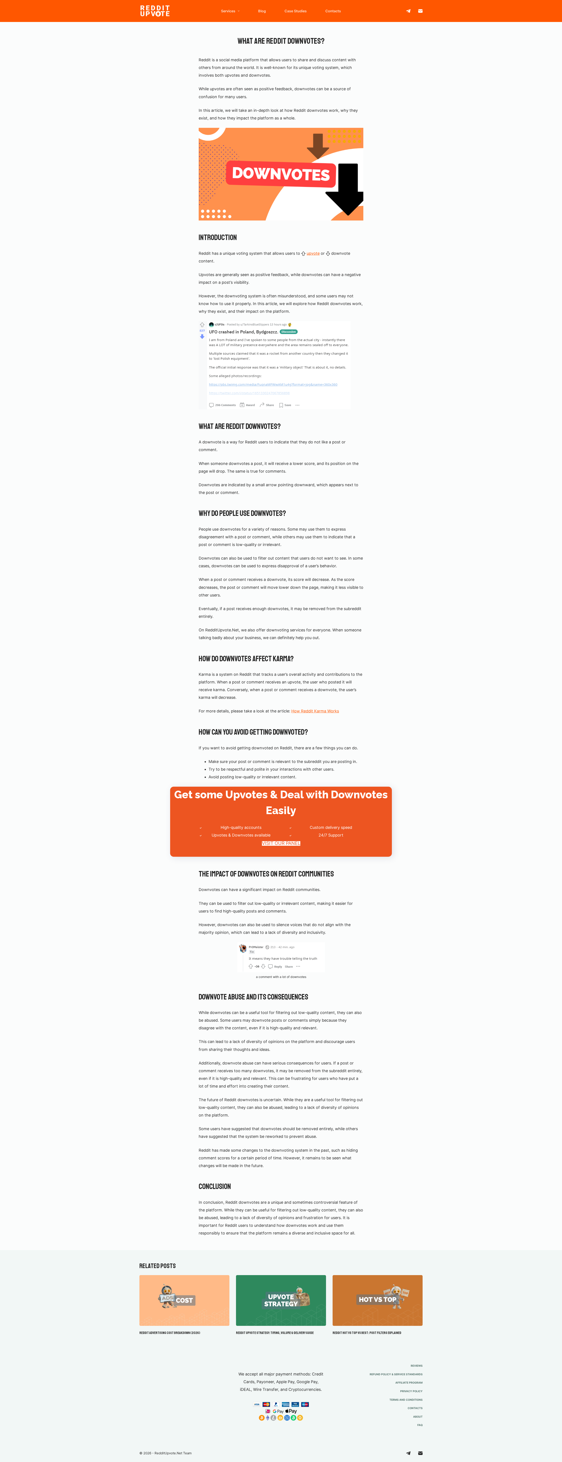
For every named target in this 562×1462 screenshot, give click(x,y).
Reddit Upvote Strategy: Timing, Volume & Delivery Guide (275, 1333)
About (418, 1416)
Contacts (333, 11)
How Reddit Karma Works (315, 711)
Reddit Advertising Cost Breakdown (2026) (169, 1333)
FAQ (420, 1425)
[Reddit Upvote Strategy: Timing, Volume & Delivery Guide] (281, 1300)
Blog (262, 11)
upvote (313, 253)
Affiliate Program (409, 1382)
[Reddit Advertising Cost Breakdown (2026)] (184, 1300)
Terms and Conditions (406, 1399)
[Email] (420, 11)
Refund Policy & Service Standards (396, 1374)
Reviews (417, 1365)
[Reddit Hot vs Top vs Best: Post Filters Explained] (378, 1300)
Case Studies (296, 11)
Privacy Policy (411, 1391)
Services (228, 11)
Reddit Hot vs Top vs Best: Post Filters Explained (367, 1333)
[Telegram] (408, 11)
